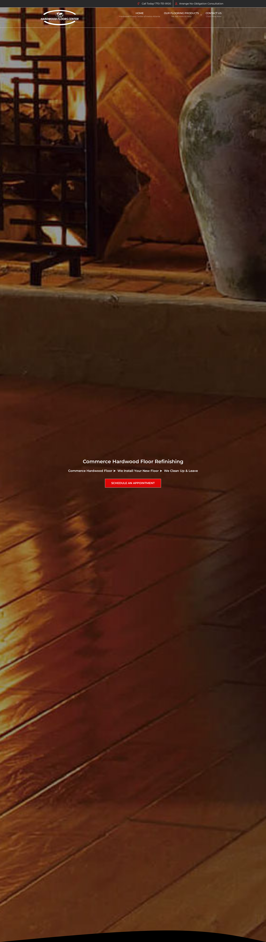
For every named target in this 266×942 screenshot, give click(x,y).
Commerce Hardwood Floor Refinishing (133, 461)
